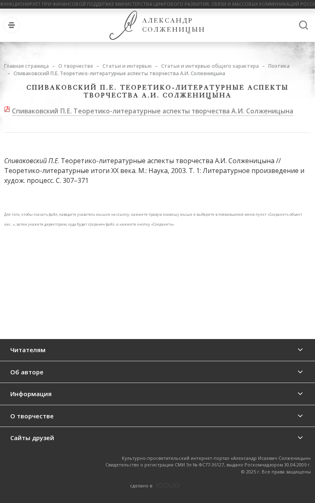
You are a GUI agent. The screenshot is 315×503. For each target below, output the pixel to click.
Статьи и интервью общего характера (210, 65)
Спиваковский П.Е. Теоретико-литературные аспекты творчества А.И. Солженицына (152, 110)
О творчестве (75, 65)
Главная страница (26, 65)
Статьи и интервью (127, 65)
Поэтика (279, 65)
